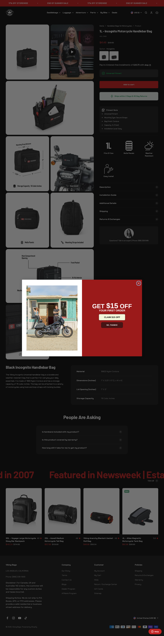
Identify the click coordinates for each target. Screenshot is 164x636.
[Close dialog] (139, 283)
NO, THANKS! (112, 325)
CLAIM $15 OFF (112, 317)
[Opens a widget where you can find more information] (155, 632)
